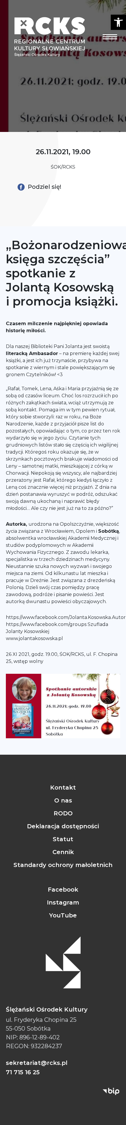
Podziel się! (43, 186)
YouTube (63, 915)
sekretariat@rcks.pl (36, 1062)
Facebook (63, 889)
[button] (118, 22)
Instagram (63, 902)
